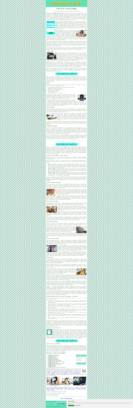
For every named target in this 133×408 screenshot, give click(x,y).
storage (52, 373)
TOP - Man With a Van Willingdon (52, 394)
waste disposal (65, 293)
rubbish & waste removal (62, 371)
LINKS (77, 6)
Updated (55, 401)
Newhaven (84, 389)
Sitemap (47, 401)
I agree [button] (69, 405)
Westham (48, 388)
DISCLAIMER (84, 6)
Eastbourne (66, 388)
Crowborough (78, 388)
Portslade (61, 389)
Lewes (76, 389)
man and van (79, 21)
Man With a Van (51, 401)
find (49, 345)
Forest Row (80, 389)
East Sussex (67, 387)
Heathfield (52, 389)
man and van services (80, 350)
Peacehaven (57, 388)
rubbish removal (71, 268)
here (64, 351)
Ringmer (69, 389)
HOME (74, 6)
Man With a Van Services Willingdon (56, 353)
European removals (68, 370)
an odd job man (76, 371)
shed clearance (77, 372)
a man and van (76, 369)
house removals (76, 373)
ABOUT (79, 6)
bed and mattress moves (70, 235)
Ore (82, 387)
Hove (74, 388)
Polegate (70, 388)
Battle (85, 387)
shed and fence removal (65, 374)
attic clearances (64, 373)
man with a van (62, 151)
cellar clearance (54, 370)
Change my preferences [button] (77, 405)
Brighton (48, 389)
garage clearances (54, 372)
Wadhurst (61, 388)
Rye (80, 387)
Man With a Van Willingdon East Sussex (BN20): (55, 13)
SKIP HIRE (53, 374)
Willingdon (52, 388)
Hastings (65, 389)
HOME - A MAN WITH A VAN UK (66, 398)
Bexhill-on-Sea (83, 388)
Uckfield (72, 389)
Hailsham (56, 389)
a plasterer (66, 372)
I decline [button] (73, 405)
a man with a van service (71, 31)
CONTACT (82, 6)
